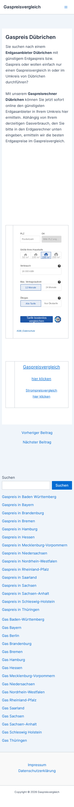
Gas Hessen (12, 668)
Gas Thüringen (14, 740)
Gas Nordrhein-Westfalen (23, 692)
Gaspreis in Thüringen (20, 609)
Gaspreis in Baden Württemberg (29, 497)
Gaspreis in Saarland (19, 577)
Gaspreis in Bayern (18, 505)
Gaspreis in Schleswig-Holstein (28, 601)
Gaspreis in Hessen (18, 537)
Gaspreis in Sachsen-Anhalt (25, 593)
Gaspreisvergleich (22, 6)
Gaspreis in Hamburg (19, 529)
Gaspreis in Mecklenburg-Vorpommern (34, 545)
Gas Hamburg (13, 660)
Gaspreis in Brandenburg (23, 513)
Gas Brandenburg (16, 644)
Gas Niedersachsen (18, 684)
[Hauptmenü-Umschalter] (65, 6)
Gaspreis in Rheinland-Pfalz (25, 569)
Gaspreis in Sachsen (19, 585)
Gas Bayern (11, 627)
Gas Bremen (12, 652)
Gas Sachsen (13, 716)
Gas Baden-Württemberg (23, 619)
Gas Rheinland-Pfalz (19, 700)
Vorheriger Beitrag (37, 432)
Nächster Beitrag (37, 442)
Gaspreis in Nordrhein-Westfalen (29, 561)
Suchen (8, 477)
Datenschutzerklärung (37, 771)
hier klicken (41, 379)
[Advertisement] (37, 186)
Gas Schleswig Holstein (22, 732)
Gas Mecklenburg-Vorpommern (28, 676)
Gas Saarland (13, 708)
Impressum (37, 765)
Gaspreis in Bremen (18, 521)
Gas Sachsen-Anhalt (19, 724)
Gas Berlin (10, 635)
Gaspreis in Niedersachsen (24, 553)
